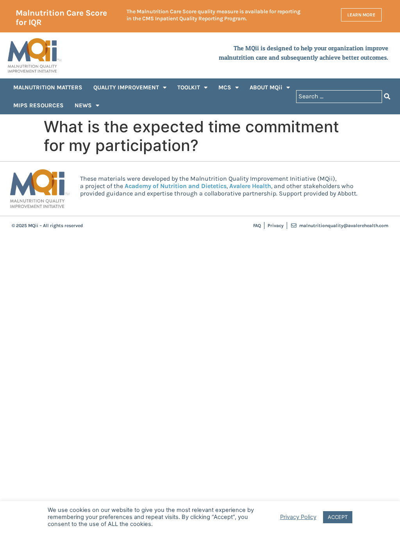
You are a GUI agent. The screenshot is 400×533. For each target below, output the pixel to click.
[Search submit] (387, 96)
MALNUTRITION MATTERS (47, 87)
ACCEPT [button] (338, 517)
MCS (224, 87)
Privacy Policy (298, 517)
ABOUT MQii (266, 87)
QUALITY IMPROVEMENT (126, 87)
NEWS (83, 105)
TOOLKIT (188, 87)
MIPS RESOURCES (38, 105)
